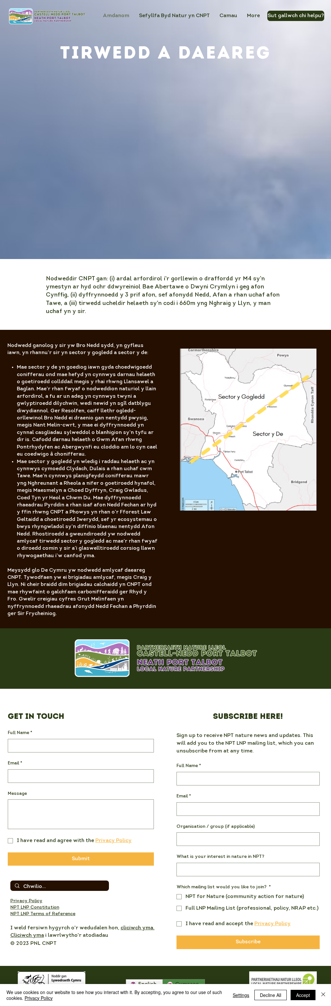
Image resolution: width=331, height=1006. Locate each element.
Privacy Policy (39, 998)
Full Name (20, 732)
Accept (303, 995)
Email (15, 763)
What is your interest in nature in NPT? (220, 856)
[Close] (323, 995)
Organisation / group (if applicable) (215, 826)
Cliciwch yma (27, 935)
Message (17, 793)
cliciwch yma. (138, 928)
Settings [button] (241, 995)
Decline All (270, 995)
